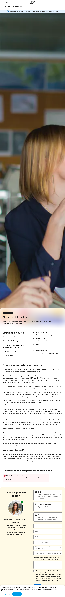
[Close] (62, 588)
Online (40, 492)
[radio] (47, 495)
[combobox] (37, 542)
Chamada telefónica (44, 504)
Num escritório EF (44, 515)
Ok (17, 594)
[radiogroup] (47, 506)
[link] (12, 7)
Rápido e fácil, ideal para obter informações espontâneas (47, 508)
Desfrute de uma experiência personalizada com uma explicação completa (48, 496)
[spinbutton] (36, 548)
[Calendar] (60, 548)
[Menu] (62, 7)
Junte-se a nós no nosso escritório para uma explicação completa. (48, 518)
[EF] (32, 2)
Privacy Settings (6, 594)
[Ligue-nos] (61, 2)
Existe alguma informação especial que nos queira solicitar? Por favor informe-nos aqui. (46, 558)
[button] (5, 2)
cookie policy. (24, 590)
